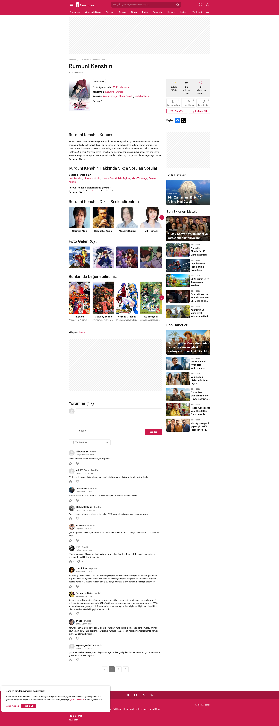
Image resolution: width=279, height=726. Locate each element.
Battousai (81, 525)
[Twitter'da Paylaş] (183, 120)
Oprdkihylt (81, 568)
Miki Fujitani (124, 178)
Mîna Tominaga (139, 178)
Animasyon (99, 81)
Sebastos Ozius (84, 593)
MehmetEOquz (84, 507)
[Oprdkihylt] (72, 570)
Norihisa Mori (75, 178)
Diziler (145, 12)
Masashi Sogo (110, 96)
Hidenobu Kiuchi (92, 178)
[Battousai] (72, 527)
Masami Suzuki (109, 178)
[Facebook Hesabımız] (135, 695)
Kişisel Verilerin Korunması (135, 709)
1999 (115, 87)
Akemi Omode (126, 96)
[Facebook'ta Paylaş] (177, 120)
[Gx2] (72, 548)
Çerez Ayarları (12, 706)
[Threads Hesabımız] (152, 695)
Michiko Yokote (142, 96)
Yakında (109, 12)
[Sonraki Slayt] (161, 217)
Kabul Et (29, 706)
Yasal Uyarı (155, 709)
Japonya (124, 87)
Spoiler (82, 430)
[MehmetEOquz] (72, 508)
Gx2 (78, 547)
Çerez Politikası (77, 700)
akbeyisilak (82, 451)
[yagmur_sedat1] (72, 647)
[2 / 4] (103, 257)
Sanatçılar (157, 12)
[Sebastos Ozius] (72, 594)
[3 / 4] (127, 257)
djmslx (82, 332)
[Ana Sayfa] (85, 5)
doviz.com (73, 720)
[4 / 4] (151, 257)
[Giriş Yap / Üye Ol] (200, 5)
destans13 (81, 488)
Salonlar (122, 12)
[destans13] (72, 490)
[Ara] (178, 5)
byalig (79, 620)
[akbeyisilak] (72, 453)
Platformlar (75, 12)
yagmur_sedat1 (84, 645)
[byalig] (72, 622)
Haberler (171, 12)
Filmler (134, 12)
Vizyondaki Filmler (93, 12)
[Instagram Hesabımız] (127, 695)
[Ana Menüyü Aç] (72, 5)
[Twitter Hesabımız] (143, 695)
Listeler (183, 12)
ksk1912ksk (82, 470)
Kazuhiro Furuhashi (114, 91)
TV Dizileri (197, 12)
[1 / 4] (79, 257)
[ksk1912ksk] (72, 471)
